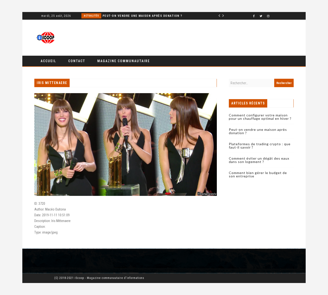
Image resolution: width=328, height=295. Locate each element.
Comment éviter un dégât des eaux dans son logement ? (259, 160)
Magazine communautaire (123, 61)
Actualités (203, 15)
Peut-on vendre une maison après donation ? (111, 16)
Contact (76, 61)
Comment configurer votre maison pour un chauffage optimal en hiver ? (260, 116)
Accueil (48, 61)
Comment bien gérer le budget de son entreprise (258, 174)
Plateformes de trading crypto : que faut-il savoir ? (260, 145)
